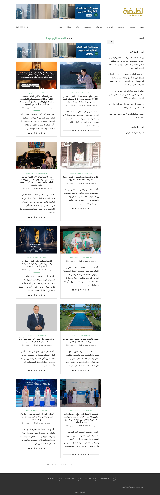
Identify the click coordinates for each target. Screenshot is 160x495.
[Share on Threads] (78, 130)
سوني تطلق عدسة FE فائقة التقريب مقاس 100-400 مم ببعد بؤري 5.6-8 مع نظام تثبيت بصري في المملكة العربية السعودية (80, 99)
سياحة (77, 27)
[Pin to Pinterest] (81, 130)
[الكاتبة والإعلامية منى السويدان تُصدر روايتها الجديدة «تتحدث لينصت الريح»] (80, 155)
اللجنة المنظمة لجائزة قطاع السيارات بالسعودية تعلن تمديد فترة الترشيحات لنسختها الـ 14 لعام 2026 (37, 263)
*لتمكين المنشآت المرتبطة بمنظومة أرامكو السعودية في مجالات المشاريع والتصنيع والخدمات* (37, 417)
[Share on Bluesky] (76, 130)
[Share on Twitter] (83, 130)
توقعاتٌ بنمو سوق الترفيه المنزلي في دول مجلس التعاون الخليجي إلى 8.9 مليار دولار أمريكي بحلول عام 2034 (127, 94)
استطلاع (69, 27)
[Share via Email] (73, 130)
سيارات (142, 27)
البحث (141, 38)
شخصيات (132, 27)
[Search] (27, 27)
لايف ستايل (110, 27)
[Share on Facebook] (85, 130)
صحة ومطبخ (87, 27)
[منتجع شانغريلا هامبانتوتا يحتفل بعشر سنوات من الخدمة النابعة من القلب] (80, 317)
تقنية (60, 27)
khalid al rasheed (85, 105)
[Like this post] (88, 130)
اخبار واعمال (121, 27)
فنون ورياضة (99, 27)
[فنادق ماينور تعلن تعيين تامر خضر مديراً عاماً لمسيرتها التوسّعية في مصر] (36, 317)
